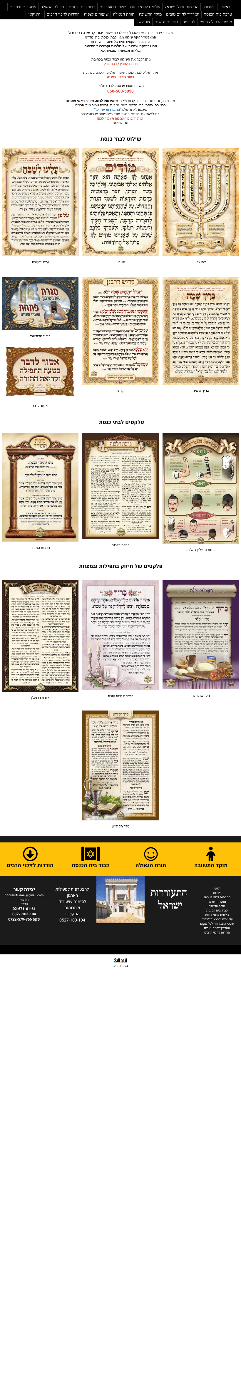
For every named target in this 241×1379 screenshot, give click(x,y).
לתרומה (189, 22)
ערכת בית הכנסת (218, 14)
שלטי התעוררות (113, 7)
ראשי (226, 7)
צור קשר (143, 22)
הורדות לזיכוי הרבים (63, 14)
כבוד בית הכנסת (82, 7)
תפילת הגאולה (52, 7)
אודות (209, 7)
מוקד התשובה (150, 14)
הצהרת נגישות (166, 22)
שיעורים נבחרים (23, 7)
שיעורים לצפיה (96, 14)
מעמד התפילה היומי (216, 22)
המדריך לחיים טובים (182, 14)
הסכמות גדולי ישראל (181, 7)
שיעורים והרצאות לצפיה (217, 919)
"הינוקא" (35, 14)
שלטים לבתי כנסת (145, 7)
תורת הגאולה (124, 14)
